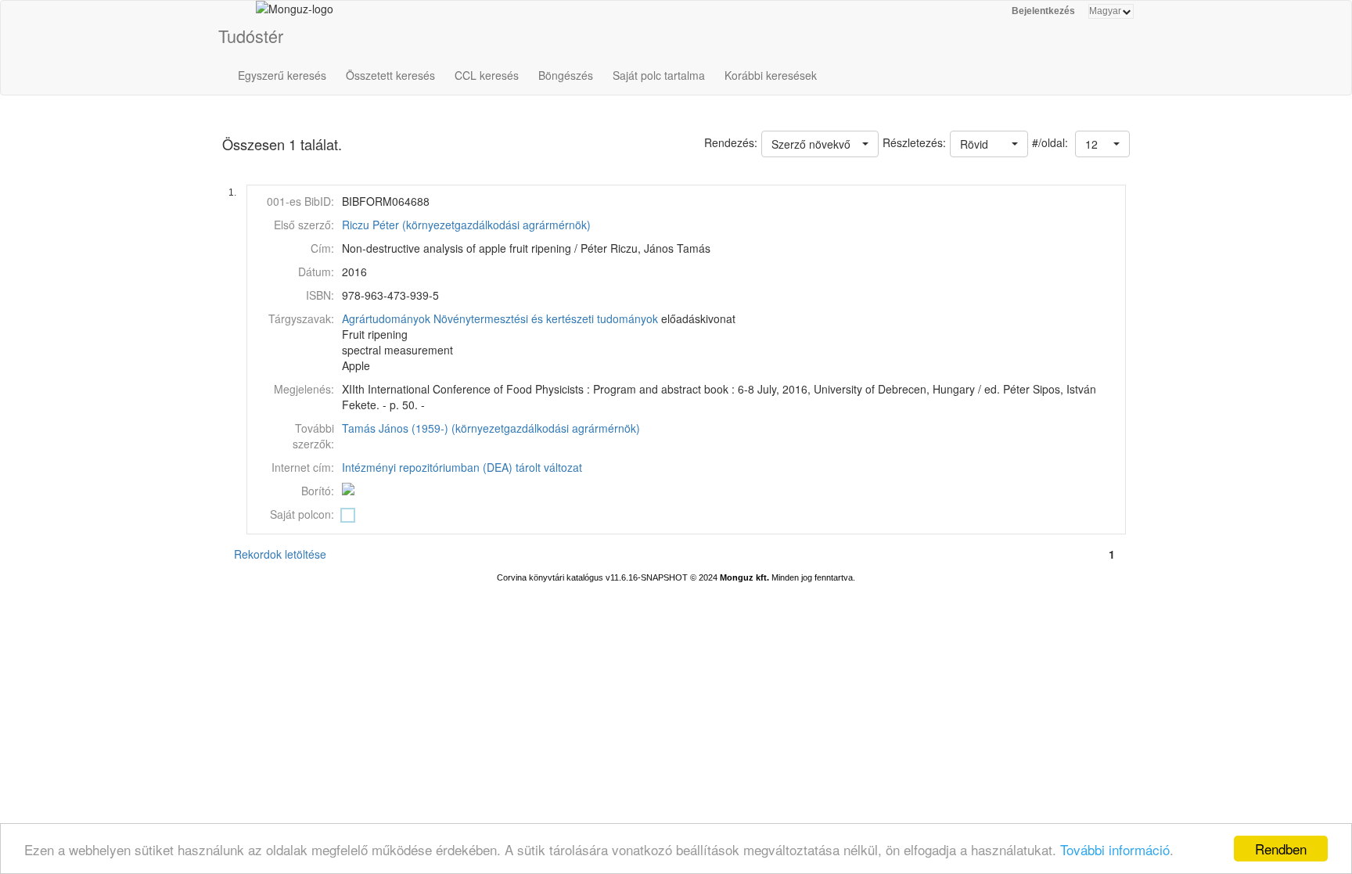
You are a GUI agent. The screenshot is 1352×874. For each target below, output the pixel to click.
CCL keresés (487, 75)
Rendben (1281, 848)
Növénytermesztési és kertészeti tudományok (545, 318)
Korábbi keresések (771, 75)
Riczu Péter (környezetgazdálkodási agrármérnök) (466, 224)
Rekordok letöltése (280, 554)
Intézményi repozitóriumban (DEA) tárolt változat (462, 467)
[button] (1102, 144)
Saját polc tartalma (659, 75)
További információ (1115, 849)
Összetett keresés (390, 75)
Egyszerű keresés (282, 75)
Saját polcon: (302, 514)
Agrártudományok (386, 318)
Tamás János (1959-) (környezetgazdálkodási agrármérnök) (491, 428)
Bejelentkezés (1043, 10)
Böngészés (565, 75)
